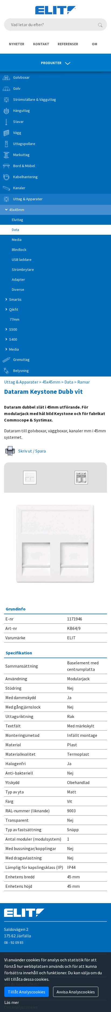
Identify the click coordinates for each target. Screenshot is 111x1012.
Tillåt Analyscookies (26, 991)
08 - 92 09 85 (13, 942)
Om (94, 44)
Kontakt (41, 44)
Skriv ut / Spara (32, 451)
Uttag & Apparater (21, 382)
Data (68, 382)
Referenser (68, 44)
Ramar (83, 382)
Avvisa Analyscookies (76, 991)
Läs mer (11, 1002)
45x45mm (51, 382)
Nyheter (16, 44)
